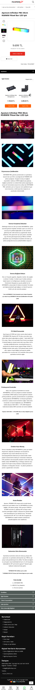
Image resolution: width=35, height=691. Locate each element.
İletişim (6, 632)
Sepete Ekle (11, 106)
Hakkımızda (7, 619)
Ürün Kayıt (6, 639)
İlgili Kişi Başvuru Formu (10, 656)
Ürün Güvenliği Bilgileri (8, 608)
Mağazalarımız (8, 622)
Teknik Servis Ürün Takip (10, 624)
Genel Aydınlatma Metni (10, 654)
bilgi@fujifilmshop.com (10, 668)
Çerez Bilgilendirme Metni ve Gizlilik (13, 651)
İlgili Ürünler (4, 596)
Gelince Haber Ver (17, 53)
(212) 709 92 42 (8, 673)
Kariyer (6, 629)
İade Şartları (4, 604)
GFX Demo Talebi (8, 641)
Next (30, 95)
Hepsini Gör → (29, 79)
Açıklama (4, 71)
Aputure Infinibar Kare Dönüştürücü (25, 96)
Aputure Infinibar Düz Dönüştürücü (11, 96)
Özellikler (4, 592)
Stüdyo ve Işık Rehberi (10, 644)
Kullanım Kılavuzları (9, 627)
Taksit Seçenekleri (6, 600)
